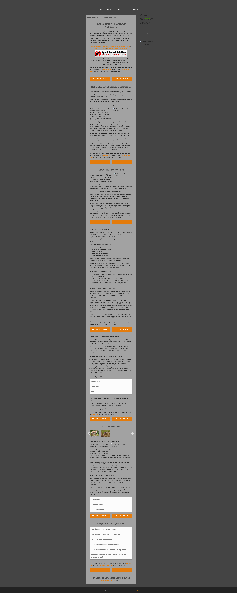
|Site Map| (135, 590)
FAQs (126, 9)
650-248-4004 (146, 18)
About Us (109, 9)
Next (132, 433)
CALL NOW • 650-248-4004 (99, 79)
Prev (89, 433)
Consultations (125, 46)
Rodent (104, 46)
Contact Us (135, 9)
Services (118, 9)
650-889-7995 (140, 588)
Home (100, 9)
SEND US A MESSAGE (122, 79)
